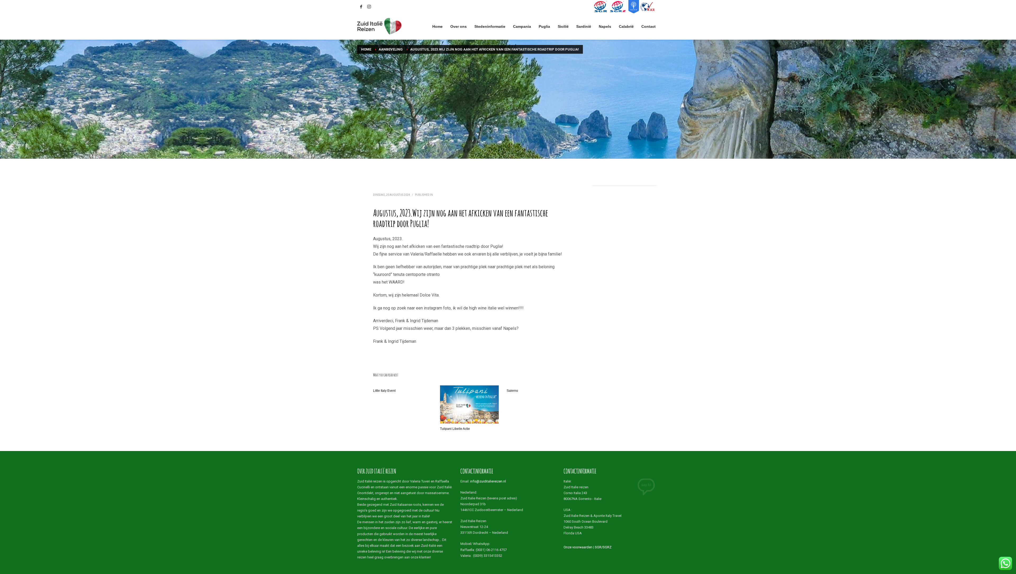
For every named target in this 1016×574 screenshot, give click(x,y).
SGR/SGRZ (603, 547)
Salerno (512, 391)
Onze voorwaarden (578, 547)
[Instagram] (369, 7)
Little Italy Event (384, 391)
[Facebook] (361, 7)
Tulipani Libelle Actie (455, 429)
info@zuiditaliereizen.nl (488, 481)
